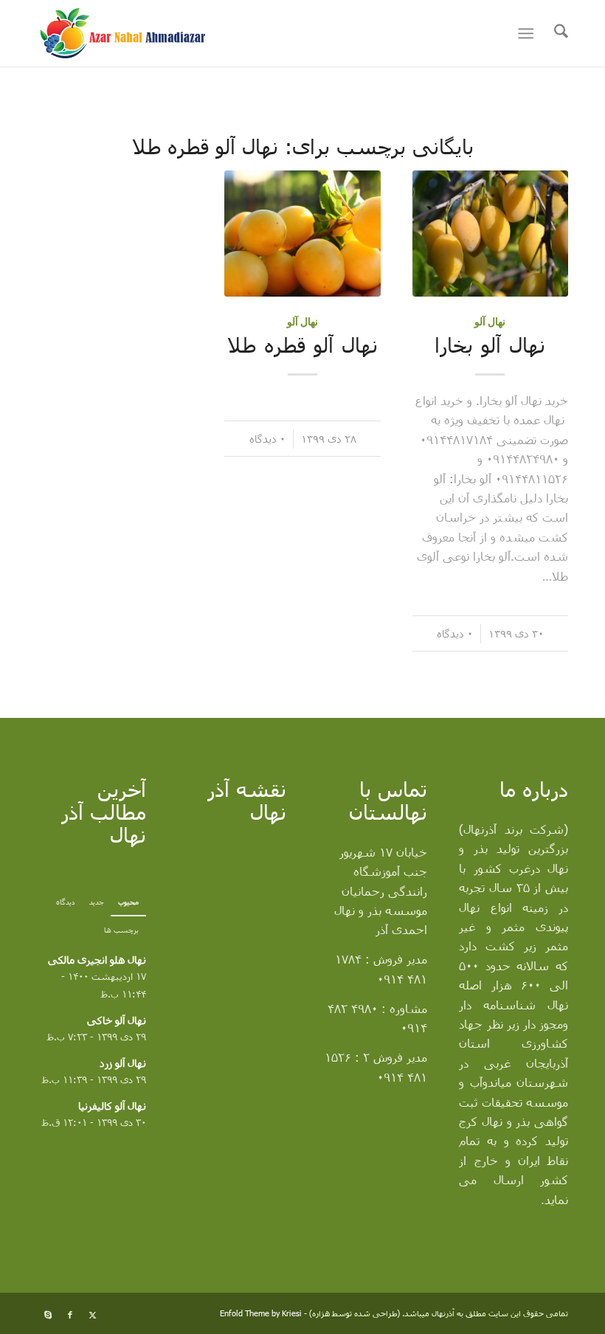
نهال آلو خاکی (116, 1020)
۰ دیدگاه (455, 633)
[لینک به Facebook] (70, 1315)
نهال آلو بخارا (490, 344)
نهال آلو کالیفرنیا (112, 1105)
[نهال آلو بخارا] (490, 233)
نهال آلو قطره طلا (302, 344)
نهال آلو (489, 321)
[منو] (528, 33)
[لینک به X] (92, 1315)
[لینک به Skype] (48, 1315)
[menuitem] (553, 33)
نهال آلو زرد (123, 1063)
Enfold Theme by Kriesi (261, 1313)
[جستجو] (553, 33)
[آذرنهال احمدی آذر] (142, 33)
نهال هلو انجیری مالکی (97, 959)
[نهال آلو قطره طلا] (302, 233)
